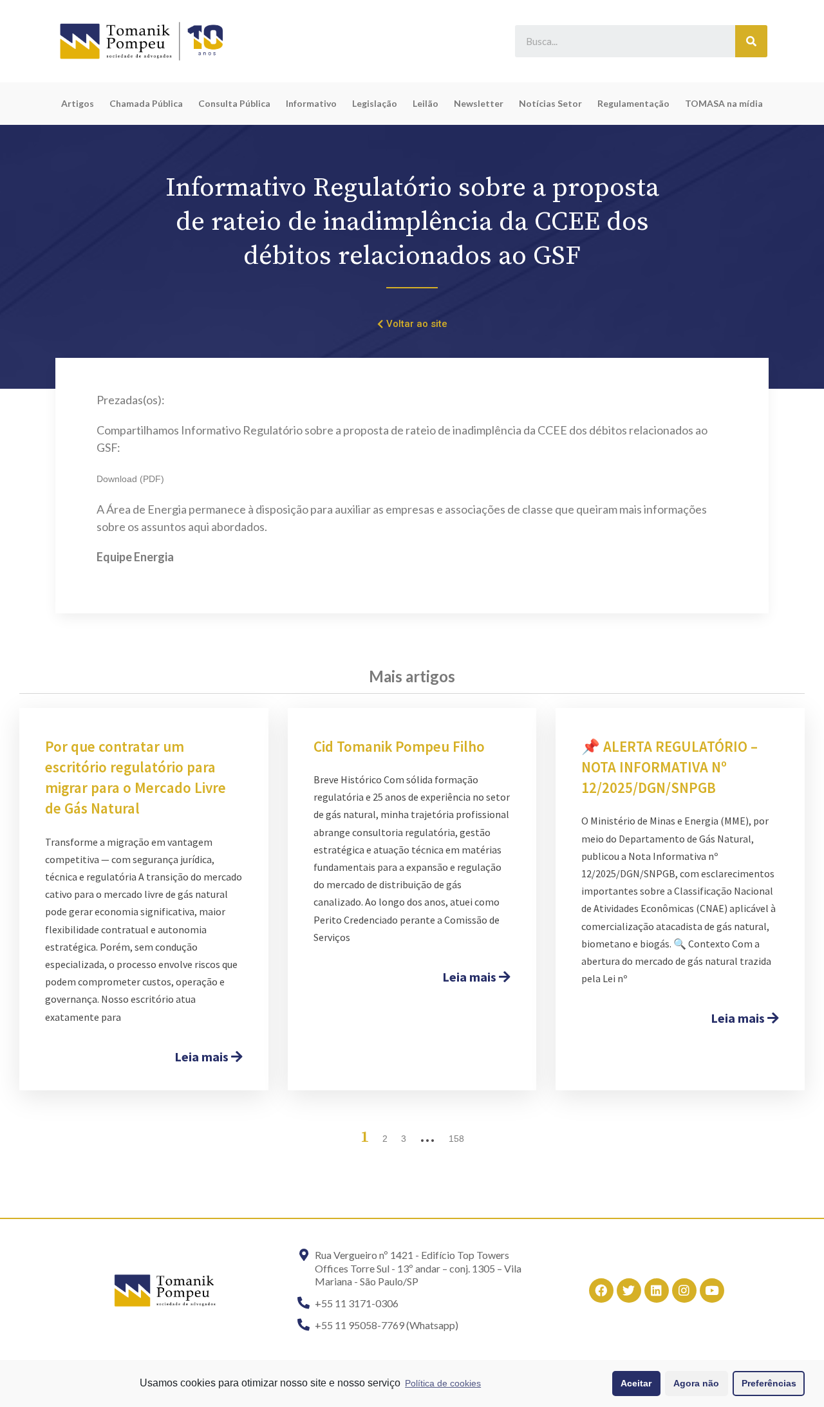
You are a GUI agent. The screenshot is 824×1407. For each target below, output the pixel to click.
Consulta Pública (234, 103)
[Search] (751, 41)
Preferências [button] (769, 1383)
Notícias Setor (550, 103)
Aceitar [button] (636, 1383)
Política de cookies (443, 1383)
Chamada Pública (146, 103)
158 (456, 1138)
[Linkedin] (656, 1290)
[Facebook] (601, 1290)
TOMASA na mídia (724, 103)
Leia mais (202, 1056)
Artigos (77, 103)
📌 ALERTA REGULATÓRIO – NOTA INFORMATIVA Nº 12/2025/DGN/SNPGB (669, 767)
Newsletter (478, 103)
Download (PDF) (130, 479)
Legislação (374, 103)
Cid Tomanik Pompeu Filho (399, 746)
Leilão (425, 103)
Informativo (311, 103)
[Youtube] (712, 1290)
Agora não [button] (696, 1383)
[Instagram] (684, 1290)
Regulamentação (633, 103)
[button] (412, 324)
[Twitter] (629, 1290)
